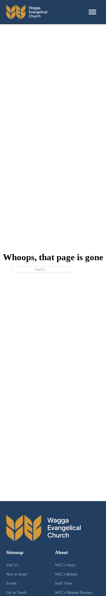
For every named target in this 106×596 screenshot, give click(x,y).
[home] (26, 12)
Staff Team (63, 583)
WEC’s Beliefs (66, 574)
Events (11, 583)
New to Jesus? (17, 574)
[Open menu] (92, 12)
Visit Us (12, 565)
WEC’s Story (65, 565)
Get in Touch (16, 592)
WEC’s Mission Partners (73, 592)
